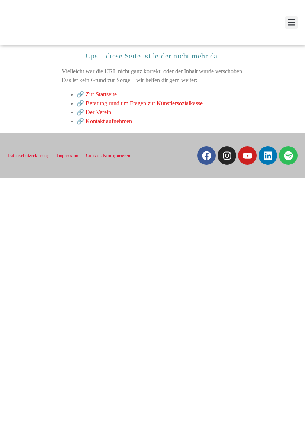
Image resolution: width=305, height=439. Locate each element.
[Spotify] (288, 155)
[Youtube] (247, 155)
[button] (291, 22)
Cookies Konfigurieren (108, 155)
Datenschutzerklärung (28, 155)
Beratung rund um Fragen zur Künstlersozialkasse (144, 103)
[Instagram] (227, 155)
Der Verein (98, 112)
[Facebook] (206, 155)
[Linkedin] (268, 155)
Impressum (67, 155)
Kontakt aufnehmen (109, 121)
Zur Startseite (101, 94)
